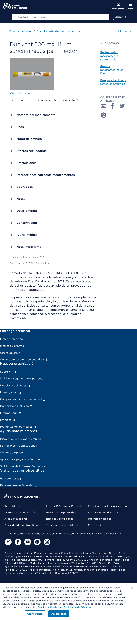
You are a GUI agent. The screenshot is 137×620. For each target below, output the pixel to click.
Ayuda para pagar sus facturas (20, 459)
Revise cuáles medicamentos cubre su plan (109, 56)
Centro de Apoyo (11, 452)
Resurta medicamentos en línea (111, 70)
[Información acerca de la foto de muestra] (77, 100)
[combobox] (60, 17)
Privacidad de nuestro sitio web (22, 525)
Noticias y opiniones (13, 385)
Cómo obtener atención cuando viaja (24, 359)
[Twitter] (7, 542)
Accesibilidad (12, 506)
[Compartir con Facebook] (113, 106)
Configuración (35, 614)
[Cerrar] (131, 588)
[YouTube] (27, 542)
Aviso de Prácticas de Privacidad (64, 506)
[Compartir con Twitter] (122, 106)
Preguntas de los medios (16, 426)
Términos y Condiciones (50, 607)
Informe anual (9, 413)
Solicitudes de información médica (22, 466)
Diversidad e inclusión (14, 406)
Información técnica (99, 518)
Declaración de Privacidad (78, 607)
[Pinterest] (36, 542)
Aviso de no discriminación (20, 512)
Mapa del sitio (96, 525)
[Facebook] (17, 542)
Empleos (5, 419)
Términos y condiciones (59, 518)
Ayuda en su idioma (15, 518)
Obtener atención (11, 339)
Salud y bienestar (20, 31)
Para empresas (9, 478)
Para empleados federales (17, 485)
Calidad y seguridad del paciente (21, 378)
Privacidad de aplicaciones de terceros (110, 506)
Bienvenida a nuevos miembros (20, 439)
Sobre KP (6, 371)
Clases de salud (10, 352)
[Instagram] (46, 542)
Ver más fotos (20, 93)
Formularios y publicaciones (18, 445)
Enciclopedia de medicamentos (58, 31)
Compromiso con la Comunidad (21, 399)
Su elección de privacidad (61, 512)
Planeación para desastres (103, 512)
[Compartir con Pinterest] (103, 115)
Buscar (119, 17)
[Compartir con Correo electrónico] (103, 106)
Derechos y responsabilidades (63, 525)
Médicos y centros (12, 345)
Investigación (8, 392)
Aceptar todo (58, 614)
